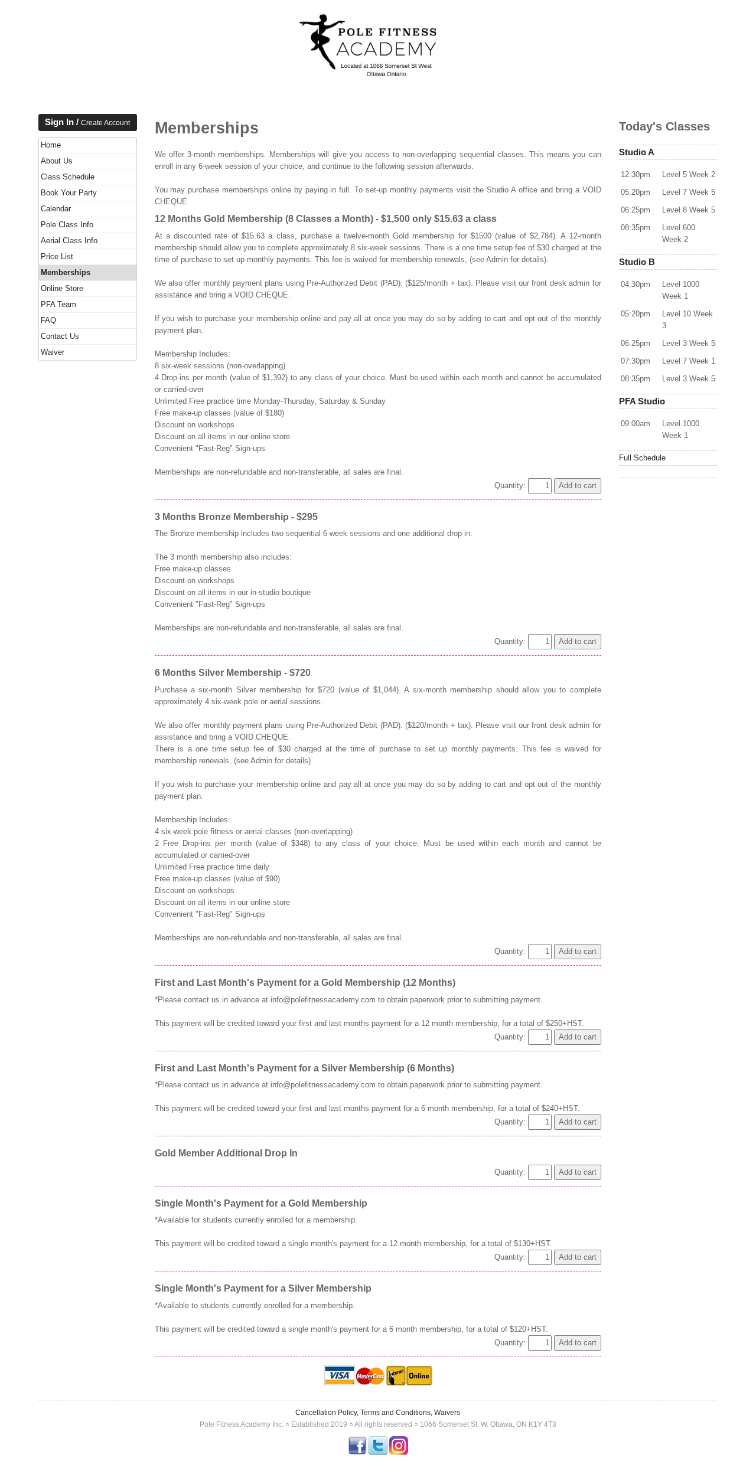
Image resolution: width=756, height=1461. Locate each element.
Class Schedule (67, 176)
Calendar (56, 208)
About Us (57, 160)
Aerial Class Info (69, 240)
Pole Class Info (67, 224)
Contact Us (60, 336)
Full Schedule (642, 457)
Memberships (65, 272)
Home (51, 144)
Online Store (62, 288)
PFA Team (58, 304)
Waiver (52, 352)
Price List (57, 256)
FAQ (48, 320)
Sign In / (87, 122)
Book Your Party (69, 192)
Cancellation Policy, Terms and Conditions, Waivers (377, 1412)
